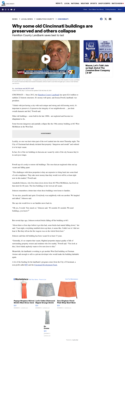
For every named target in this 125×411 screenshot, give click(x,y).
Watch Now (117, 3)
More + (120, 9)
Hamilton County (45, 19)
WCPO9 (3, 9)
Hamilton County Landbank (48, 94)
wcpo (9, 9)
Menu (58, 3)
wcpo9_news (6, 9)
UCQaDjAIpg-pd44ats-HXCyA (12, 9)
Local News (27, 19)
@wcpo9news (15, 9)
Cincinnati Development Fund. (45, 265)
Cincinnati (63, 19)
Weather (85, 3)
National (75, 3)
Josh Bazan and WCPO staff (24, 88)
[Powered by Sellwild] (75, 340)
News (15, 19)
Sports (93, 3)
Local (67, 3)
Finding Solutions (110, 9)
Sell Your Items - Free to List (37, 279)
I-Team (85, 9)
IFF (26, 265)
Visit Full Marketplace (71, 279)
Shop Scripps (104, 3)
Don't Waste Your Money (96, 9)
